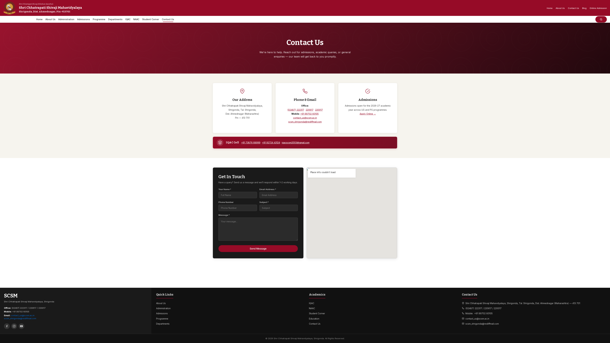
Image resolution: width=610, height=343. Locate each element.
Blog (584, 8)
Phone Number (226, 202)
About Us (560, 8)
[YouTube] (21, 326)
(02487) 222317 (295, 109)
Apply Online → (368, 113)
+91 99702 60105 (309, 113)
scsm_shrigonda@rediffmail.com (305, 121)
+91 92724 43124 (271, 142)
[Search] (601, 19)
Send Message (258, 248)
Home (549, 8)
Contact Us (573, 8)
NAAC (136, 19)
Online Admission (598, 8)
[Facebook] (7, 326)
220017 (319, 109)
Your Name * (224, 189)
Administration (66, 19)
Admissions (83, 19)
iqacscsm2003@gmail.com (295, 142)
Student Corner (150, 19)
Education (314, 318)
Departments (115, 19)
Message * (224, 215)
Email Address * (267, 189)
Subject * (264, 202)
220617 (309, 109)
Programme (99, 19)
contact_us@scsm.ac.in (305, 117)
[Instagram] (14, 326)
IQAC (127, 19)
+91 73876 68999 (250, 142)
